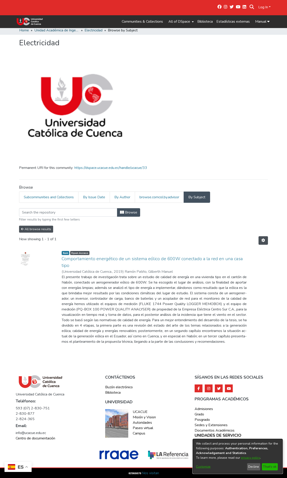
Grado (199, 414)
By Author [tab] (122, 197)
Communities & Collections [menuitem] (142, 21)
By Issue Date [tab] (94, 197)
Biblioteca (205, 21)
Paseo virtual (143, 428)
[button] (252, 7)
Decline (253, 467)
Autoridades (142, 422)
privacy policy (250, 458)
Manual (261, 21)
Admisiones (204, 408)
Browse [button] (130, 212)
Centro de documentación (35, 438)
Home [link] (24, 30)
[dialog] (238, 456)
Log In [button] (263, 7)
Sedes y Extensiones (211, 425)
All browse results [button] (37, 229)
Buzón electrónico (119, 387)
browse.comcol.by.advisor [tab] (159, 197)
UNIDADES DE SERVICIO (218, 435)
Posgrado (202, 419)
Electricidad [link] (93, 30)
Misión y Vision (144, 417)
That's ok (269, 467)
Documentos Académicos (215, 430)
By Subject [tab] (196, 197)
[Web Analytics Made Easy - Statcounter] (135, 473)
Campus (139, 433)
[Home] (30, 21)
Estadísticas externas (233, 21)
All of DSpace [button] (179, 21)
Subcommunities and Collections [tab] (49, 197)
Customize (203, 467)
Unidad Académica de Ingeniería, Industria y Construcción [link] (56, 30)
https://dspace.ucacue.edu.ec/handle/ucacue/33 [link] (110, 167)
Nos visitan (150, 473)
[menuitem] (180, 21)
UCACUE (140, 411)
